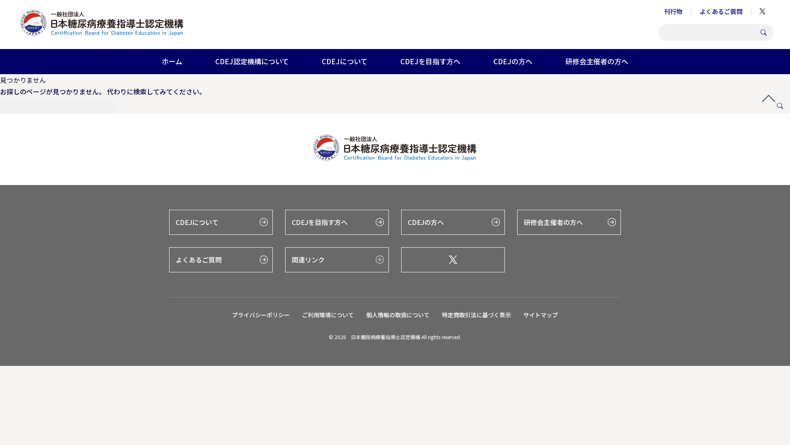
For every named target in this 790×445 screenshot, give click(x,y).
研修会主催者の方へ (596, 61)
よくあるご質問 (721, 11)
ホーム (172, 61)
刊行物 (673, 11)
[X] (453, 259)
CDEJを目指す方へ (430, 61)
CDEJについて (344, 61)
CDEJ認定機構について (252, 61)
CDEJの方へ (512, 61)
